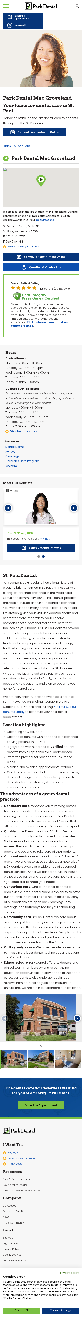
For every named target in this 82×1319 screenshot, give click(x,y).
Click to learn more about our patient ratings (40, 324)
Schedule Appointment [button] (41, 1105)
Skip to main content (26, 3)
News (6, 1216)
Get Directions (45, 220)
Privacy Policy (11, 1248)
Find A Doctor (15, 1163)
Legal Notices (11, 1243)
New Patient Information (17, 1179)
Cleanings (12, 456)
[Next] (74, 508)
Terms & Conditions (14, 1260)
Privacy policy (69, 1273)
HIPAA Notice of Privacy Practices (22, 1190)
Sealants (11, 466)
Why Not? (44, 538)
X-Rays (10, 452)
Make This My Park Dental (25, 246)
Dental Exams (14, 447)
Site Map (8, 1237)
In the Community (14, 1222)
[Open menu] (6, 6)
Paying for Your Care (15, 1184)
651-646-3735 (16, 236)
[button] (23, 17)
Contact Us (9, 1205)
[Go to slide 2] (43, 556)
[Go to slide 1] (38, 556)
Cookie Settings (12, 1254)
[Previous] (8, 508)
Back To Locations (17, 146)
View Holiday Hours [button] (23, 431)
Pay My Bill (14, 1152)
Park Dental (19, 1129)
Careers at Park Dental (16, 1211)
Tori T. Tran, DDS (20, 533)
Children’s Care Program (22, 461)
